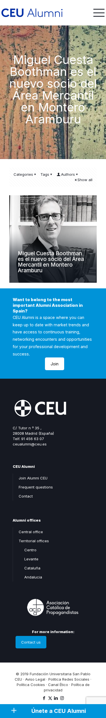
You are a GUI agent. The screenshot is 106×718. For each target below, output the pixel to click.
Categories (23, 174)
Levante (31, 559)
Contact (26, 496)
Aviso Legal (35, 679)
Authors (68, 174)
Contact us (31, 642)
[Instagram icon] (62, 698)
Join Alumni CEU (33, 478)
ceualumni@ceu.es (30, 444)
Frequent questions (36, 487)
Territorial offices (34, 541)
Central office (31, 532)
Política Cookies (31, 684)
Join (55, 363)
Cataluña (32, 568)
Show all (84, 179)
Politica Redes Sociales (68, 679)
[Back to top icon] (94, 689)
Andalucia (33, 577)
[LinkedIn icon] (56, 698)
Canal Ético (58, 684)
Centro (30, 550)
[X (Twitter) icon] (50, 698)
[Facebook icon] (44, 698)
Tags (44, 174)
